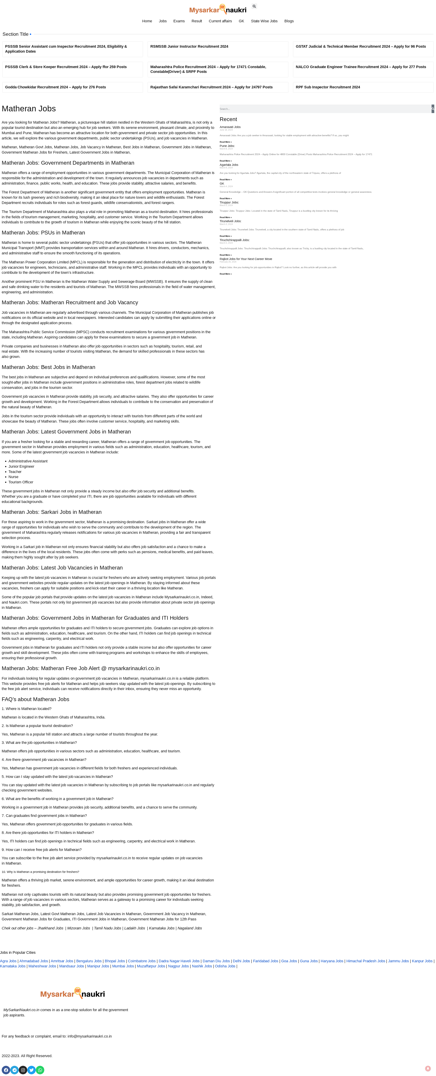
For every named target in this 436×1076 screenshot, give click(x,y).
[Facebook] (6, 1070)
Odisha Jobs (225, 966)
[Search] (433, 109)
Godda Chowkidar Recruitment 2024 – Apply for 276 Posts (55, 87)
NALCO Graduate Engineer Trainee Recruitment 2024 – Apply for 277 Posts (361, 67)
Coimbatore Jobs (142, 961)
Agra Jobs (8, 961)
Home (147, 21)
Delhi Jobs (241, 961)
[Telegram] (14, 1070)
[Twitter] (31, 1070)
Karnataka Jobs (13, 966)
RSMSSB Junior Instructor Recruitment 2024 (189, 46)
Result (197, 21)
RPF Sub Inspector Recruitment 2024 (328, 87)
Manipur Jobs (98, 966)
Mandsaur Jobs (71, 966)
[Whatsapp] (40, 1070)
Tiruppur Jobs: (229, 202)
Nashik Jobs (202, 966)
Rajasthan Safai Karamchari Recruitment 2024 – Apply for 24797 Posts (211, 87)
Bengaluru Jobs (89, 961)
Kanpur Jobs (422, 961)
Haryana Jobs (332, 961)
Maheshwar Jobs (42, 966)
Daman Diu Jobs (216, 961)
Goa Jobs (289, 961)
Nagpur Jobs (178, 966)
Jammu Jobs (398, 961)
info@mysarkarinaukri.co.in (90, 1036)
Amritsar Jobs (62, 961)
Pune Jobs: (227, 146)
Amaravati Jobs (230, 127)
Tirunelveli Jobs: (230, 221)
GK (241, 21)
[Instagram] (23, 1070)
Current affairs (220, 21)
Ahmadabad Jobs (33, 961)
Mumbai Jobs (123, 966)
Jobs (163, 21)
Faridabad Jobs (265, 961)
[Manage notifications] (428, 1068)
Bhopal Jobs (115, 961)
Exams (179, 21)
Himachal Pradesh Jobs (365, 961)
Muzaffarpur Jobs (151, 966)
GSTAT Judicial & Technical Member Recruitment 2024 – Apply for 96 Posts (361, 46)
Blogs (289, 21)
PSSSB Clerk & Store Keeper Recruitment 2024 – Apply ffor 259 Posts (66, 67)
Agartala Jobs (229, 165)
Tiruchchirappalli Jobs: (235, 240)
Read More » (226, 142)
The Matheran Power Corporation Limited (35, 262)
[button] (254, 6)
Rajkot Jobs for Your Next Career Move (246, 259)
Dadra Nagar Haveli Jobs (179, 961)
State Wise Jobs (264, 21)
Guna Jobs (309, 961)
